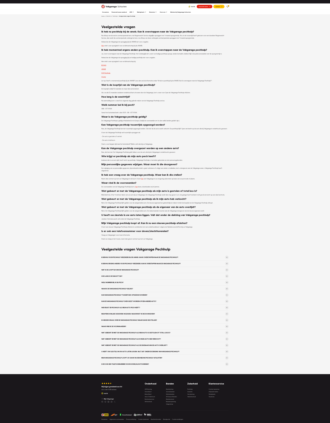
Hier (102, 46)
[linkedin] (111, 402)
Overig (103, 77)
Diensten (108, 16)
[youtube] (105, 402)
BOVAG (103, 65)
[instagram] (108, 402)
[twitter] (115, 402)
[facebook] (102, 402)
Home (102, 16)
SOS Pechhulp (105, 73)
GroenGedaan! (127, 415)
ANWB (103, 69)
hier (142, 179)
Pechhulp (114, 16)
